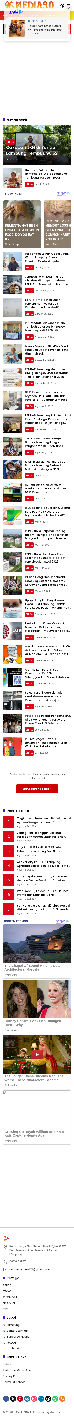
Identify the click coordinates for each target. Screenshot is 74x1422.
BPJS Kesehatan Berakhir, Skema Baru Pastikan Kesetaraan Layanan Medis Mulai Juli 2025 (47, 511)
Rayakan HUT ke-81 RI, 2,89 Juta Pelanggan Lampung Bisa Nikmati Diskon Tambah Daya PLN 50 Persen (41, 849)
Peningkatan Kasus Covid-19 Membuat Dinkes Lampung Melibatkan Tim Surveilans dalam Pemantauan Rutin (48, 629)
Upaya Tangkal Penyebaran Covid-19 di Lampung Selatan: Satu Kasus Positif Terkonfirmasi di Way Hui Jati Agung (47, 605)
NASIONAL (9, 1303)
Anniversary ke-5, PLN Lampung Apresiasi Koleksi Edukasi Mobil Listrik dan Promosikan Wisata (42, 864)
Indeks (7, 1364)
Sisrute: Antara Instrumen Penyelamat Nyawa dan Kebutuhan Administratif (42, 303)
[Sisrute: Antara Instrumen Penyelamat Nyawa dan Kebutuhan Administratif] (12, 307)
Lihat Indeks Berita (37, 789)
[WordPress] (27, 1399)
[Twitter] (13, 1399)
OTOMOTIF (10, 1297)
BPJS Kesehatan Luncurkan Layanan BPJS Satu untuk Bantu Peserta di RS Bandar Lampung (46, 396)
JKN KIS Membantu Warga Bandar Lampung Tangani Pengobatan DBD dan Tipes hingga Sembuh (44, 444)
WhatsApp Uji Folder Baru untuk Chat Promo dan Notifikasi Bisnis (42, 893)
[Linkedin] (41, 1399)
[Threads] (48, 1399)
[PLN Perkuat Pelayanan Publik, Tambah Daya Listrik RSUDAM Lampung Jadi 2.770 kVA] (12, 330)
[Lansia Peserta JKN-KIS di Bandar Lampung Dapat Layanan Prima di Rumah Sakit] (12, 354)
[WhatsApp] (55, 1399)
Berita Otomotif (17, 1331)
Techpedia (14, 1348)
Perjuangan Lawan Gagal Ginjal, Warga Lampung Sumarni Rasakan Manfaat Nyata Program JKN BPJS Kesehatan (47, 259)
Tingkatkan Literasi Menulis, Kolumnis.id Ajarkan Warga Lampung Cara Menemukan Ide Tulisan (44, 820)
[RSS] (62, 1399)
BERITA (10, 142)
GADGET (12, 1343)
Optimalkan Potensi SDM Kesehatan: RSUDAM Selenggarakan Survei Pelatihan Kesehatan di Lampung (47, 675)
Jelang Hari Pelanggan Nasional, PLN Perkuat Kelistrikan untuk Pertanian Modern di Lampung (42, 835)
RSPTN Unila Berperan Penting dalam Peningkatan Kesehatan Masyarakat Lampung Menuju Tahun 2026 (46, 536)
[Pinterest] (20, 1399)
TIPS (5, 1309)
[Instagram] (34, 1399)
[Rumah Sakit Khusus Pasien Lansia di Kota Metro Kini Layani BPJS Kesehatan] (12, 492)
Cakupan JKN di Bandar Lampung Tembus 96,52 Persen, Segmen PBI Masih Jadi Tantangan (33, 151)
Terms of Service (14, 1382)
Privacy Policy (12, 1376)
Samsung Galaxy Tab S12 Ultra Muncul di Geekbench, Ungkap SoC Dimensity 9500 (43, 907)
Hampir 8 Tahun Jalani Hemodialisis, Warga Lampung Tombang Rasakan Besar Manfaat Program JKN (46, 175)
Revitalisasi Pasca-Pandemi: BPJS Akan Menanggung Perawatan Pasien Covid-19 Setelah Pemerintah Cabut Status (48, 721)
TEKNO (7, 1291)
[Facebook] (6, 1399)
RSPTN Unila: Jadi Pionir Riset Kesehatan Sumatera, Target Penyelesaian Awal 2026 (45, 557)
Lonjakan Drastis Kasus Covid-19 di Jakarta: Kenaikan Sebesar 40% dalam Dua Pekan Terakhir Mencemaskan (47, 652)
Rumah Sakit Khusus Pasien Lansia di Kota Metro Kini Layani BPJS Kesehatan (46, 488)
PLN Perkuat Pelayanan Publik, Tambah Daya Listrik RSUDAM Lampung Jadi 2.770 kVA (45, 326)
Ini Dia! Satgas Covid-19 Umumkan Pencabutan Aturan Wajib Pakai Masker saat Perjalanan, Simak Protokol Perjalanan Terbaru (46, 746)
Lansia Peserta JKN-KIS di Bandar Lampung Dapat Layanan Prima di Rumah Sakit (48, 350)
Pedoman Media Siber (17, 1370)
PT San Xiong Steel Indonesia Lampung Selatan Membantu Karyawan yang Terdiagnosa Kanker (45, 582)
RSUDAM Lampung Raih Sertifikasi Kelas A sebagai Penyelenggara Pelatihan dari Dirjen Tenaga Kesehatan (48, 421)
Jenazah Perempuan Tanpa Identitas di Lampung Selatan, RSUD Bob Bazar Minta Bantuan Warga (46, 282)
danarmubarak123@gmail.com (29, 1269)
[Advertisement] (37, 75)
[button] (62, 5)
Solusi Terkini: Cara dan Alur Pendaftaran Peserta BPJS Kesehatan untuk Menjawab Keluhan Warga (44, 698)
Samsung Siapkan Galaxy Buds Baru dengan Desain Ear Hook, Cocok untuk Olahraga (43, 878)
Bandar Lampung (18, 1337)
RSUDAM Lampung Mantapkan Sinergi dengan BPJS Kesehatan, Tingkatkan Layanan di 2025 (47, 372)
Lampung (13, 1325)
